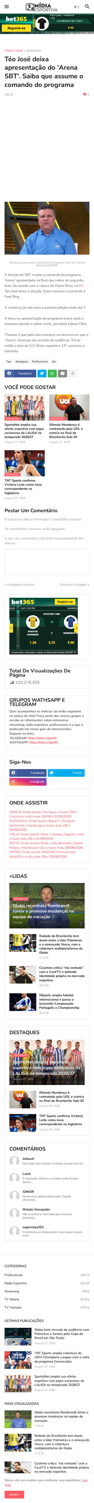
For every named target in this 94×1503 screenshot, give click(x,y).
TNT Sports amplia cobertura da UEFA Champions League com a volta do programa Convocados (61, 1357)
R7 (81, 285)
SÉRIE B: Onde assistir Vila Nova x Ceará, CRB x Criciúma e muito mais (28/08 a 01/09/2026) (43, 814)
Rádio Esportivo (47, 1283)
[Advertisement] (47, 149)
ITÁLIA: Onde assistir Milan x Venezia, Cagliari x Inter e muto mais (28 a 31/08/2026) (46, 836)
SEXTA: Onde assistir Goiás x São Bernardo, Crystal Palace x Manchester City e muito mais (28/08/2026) (46, 845)
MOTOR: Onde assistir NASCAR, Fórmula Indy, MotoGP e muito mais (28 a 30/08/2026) (42, 854)
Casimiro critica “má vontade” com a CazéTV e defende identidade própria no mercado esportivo (62, 974)
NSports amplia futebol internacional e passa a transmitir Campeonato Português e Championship (59, 1001)
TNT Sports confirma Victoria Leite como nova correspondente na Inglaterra (23, 487)
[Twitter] (42, 373)
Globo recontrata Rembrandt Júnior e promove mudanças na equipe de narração (61, 1416)
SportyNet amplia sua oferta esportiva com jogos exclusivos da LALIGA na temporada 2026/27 (24, 431)
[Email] (62, 373)
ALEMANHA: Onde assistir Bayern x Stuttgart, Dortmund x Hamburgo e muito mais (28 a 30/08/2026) (42, 825)
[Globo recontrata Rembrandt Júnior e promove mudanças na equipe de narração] (18, 1419)
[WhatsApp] (52, 373)
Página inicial (14, 51)
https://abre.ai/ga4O (42, 738)
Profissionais (40, 361)
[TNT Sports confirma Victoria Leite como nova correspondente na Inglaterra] (22, 1123)
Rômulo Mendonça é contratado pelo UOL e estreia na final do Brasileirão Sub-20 (66, 431)
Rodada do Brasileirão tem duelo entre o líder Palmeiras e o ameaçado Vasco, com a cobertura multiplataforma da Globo (61, 944)
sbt (54, 361)
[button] (6, 7)
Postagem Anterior (20, 585)
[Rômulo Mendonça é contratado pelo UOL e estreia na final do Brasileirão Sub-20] (22, 1099)
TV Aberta (47, 1299)
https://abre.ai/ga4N (43, 742)
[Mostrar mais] (72, 373)
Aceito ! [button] (14, 1494)
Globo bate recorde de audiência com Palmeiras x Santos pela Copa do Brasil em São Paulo (61, 1334)
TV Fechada (47, 1307)
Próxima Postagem (73, 585)
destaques (33, 51)
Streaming (47, 1291)
